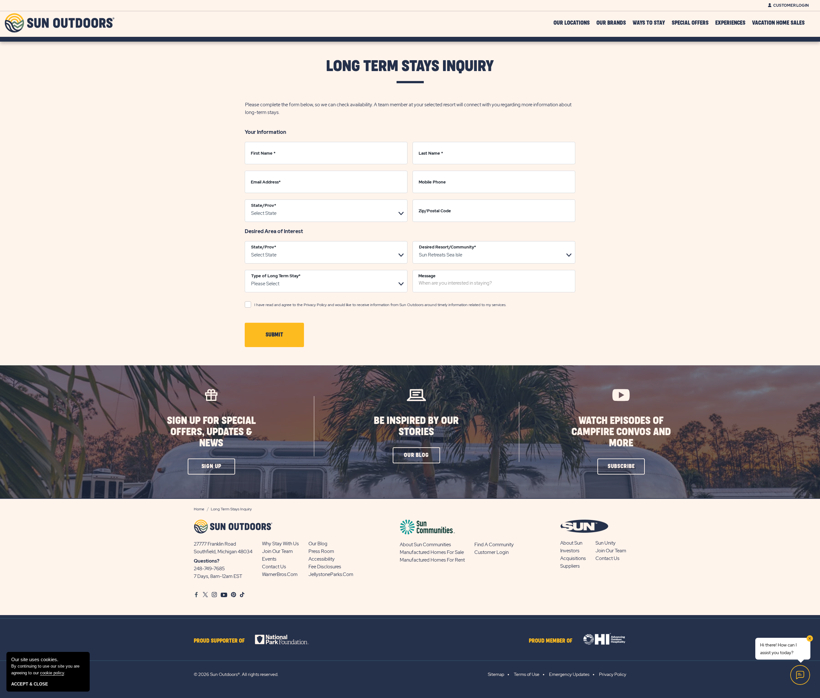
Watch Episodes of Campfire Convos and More (621, 432)
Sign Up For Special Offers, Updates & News (211, 432)
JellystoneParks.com (330, 574)
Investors (569, 551)
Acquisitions (573, 558)
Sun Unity (605, 543)
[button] (274, 335)
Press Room (321, 551)
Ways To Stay (649, 23)
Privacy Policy (315, 304)
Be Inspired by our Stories (416, 426)
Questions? (206, 561)
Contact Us (274, 567)
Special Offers (690, 23)
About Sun (571, 543)
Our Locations (572, 23)
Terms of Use (526, 674)
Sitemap (496, 674)
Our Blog (317, 543)
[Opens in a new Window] (287, 639)
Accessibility (321, 559)
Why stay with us (280, 543)
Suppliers (570, 566)
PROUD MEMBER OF (550, 641)
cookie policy (52, 672)
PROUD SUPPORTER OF (219, 641)
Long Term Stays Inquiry (410, 66)
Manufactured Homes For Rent (432, 560)
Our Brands (611, 23)
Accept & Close (29, 684)
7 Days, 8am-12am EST (218, 576)
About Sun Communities (425, 544)
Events (269, 559)
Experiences (730, 23)
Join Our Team (277, 551)
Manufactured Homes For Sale (432, 552)
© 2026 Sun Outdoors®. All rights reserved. (236, 674)
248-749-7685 (209, 568)
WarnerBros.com (280, 574)
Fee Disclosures (324, 567)
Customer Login (791, 5)
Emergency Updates (569, 674)
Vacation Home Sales (778, 23)
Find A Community (494, 544)
